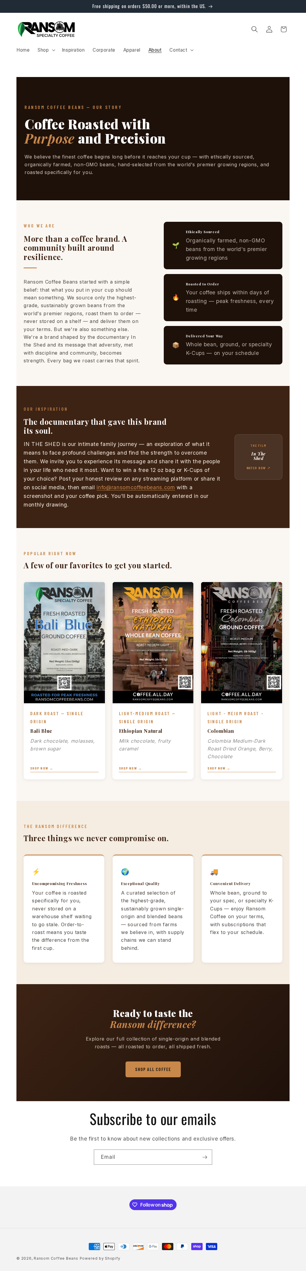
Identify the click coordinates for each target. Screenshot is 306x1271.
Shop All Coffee (153, 1069)
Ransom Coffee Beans (56, 1258)
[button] (46, 50)
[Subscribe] (205, 1157)
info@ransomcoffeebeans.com (136, 487)
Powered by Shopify (100, 1258)
